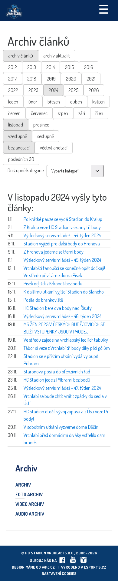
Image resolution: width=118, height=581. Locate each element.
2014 (50, 67)
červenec (39, 113)
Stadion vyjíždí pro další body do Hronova (62, 244)
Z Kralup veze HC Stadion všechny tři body (62, 227)
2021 (91, 79)
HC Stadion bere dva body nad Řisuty (58, 308)
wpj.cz (48, 567)
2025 (73, 90)
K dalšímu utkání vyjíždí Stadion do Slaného (64, 292)
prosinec (41, 125)
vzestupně (17, 136)
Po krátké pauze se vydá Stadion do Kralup (63, 219)
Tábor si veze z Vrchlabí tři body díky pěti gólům (67, 348)
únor (32, 102)
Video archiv (29, 504)
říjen (99, 113)
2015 (69, 67)
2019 (51, 79)
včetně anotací (53, 148)
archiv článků (20, 56)
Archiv (23, 485)
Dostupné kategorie (26, 170)
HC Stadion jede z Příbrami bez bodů (57, 380)
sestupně (45, 136)
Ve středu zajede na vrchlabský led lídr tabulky (66, 340)
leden (13, 102)
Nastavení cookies (59, 573)
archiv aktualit (56, 56)
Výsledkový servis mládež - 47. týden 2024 (62, 388)
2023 (33, 90)
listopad (15, 125)
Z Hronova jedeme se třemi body (54, 252)
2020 (71, 79)
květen (98, 102)
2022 (13, 90)
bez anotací (19, 148)
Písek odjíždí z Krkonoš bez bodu (53, 284)
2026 (94, 90)
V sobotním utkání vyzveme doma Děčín (61, 427)
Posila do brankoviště (43, 300)
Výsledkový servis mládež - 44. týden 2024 (62, 235)
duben (76, 102)
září (81, 113)
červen (14, 113)
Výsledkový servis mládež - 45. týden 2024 (62, 260)
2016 (88, 67)
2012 (12, 67)
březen (54, 102)
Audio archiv (29, 514)
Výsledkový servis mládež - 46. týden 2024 (62, 316)
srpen (63, 113)
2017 (12, 79)
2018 (31, 79)
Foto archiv (29, 494)
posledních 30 (21, 159)
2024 (53, 90)
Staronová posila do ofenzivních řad (57, 372)
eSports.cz (95, 567)
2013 (31, 67)
